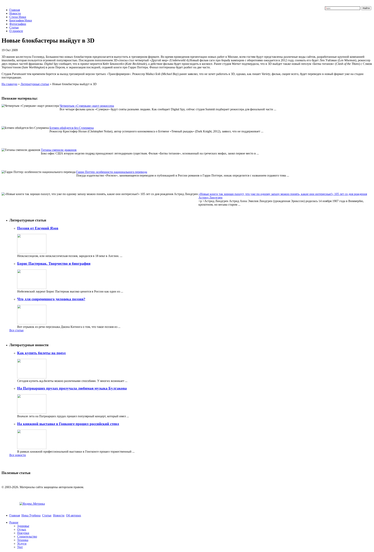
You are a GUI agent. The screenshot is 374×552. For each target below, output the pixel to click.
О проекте (16, 31)
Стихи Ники (17, 17)
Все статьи (16, 330)
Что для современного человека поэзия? (51, 299)
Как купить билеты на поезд (41, 353)
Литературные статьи (34, 84)
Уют (20, 547)
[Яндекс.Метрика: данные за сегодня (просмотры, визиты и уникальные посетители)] (32, 504)
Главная (14, 10)
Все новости (17, 455)
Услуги (21, 543)
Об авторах (73, 515)
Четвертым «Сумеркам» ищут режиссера (87, 105)
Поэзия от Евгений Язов (37, 228)
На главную (9, 84)
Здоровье (23, 526)
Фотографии (17, 24)
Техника (22, 540)
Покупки (23, 533)
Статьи (14, 27)
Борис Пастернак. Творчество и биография (53, 263)
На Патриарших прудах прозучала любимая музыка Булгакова (72, 388)
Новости (15, 13)
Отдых (21, 529)
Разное (13, 522)
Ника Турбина (31, 515)
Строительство (27, 536)
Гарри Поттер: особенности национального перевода (111, 172)
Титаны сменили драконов (59, 150)
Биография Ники (20, 20)
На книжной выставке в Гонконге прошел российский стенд (68, 424)
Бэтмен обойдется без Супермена (71, 127)
